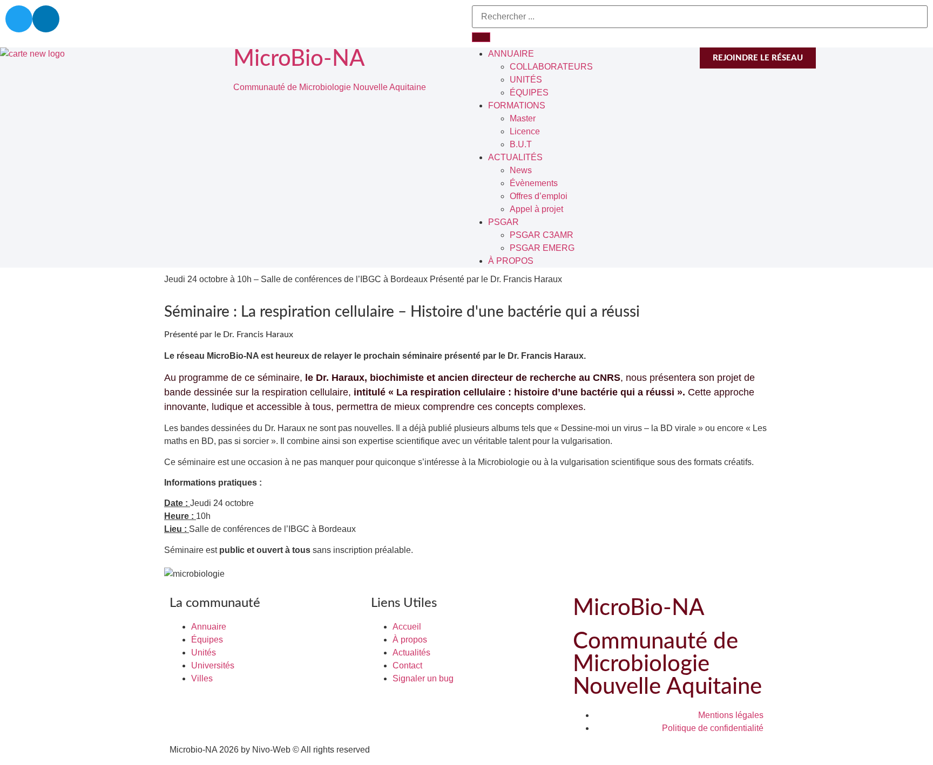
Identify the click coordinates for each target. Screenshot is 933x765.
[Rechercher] (481, 37)
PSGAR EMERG (542, 247)
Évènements (534, 183)
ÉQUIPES (529, 92)
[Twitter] (18, 18)
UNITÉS (526, 79)
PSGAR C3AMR (541, 235)
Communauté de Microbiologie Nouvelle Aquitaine (329, 87)
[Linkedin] (45, 18)
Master (523, 118)
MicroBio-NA (299, 58)
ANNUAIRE (511, 53)
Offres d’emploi (538, 196)
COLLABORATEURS (551, 66)
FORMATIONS (516, 105)
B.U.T (521, 144)
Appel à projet (536, 209)
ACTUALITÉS (515, 157)
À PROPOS (510, 260)
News (521, 170)
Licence (525, 131)
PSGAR (503, 222)
